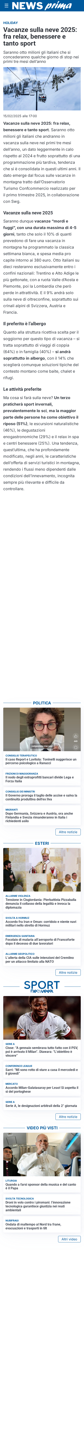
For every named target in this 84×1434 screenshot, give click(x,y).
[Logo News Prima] (42, 5)
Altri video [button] (69, 1239)
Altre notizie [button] (68, 832)
